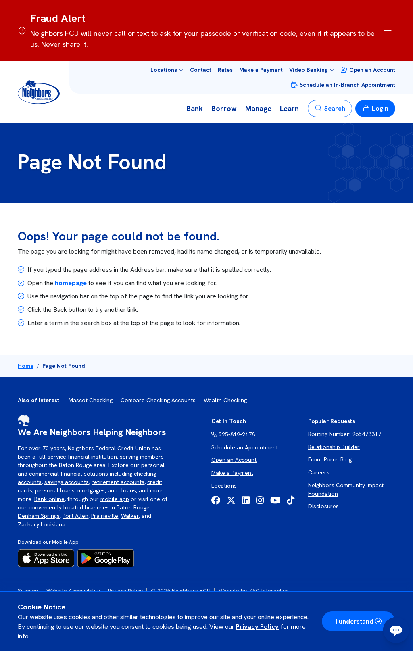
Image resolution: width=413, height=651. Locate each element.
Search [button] (334, 108)
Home (25, 365)
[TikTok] (290, 500)
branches (97, 507)
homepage (71, 283)
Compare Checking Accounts (158, 400)
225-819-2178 (237, 434)
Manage (258, 108)
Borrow (224, 108)
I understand (354, 621)
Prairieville (104, 516)
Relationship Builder (334, 447)
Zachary (28, 524)
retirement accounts (118, 482)
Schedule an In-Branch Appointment (347, 84)
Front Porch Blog (330, 459)
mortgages (91, 490)
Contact (200, 69)
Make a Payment (261, 69)
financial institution (92, 456)
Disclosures (323, 506)
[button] (167, 70)
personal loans (55, 490)
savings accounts (66, 482)
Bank (194, 108)
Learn (289, 108)
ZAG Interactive (268, 591)
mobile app (114, 499)
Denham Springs (39, 516)
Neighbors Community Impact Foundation (346, 489)
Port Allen (75, 516)
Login (380, 108)
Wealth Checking (225, 400)
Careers (319, 472)
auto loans (122, 490)
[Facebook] (215, 500)
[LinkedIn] (246, 500)
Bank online (49, 499)
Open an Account (372, 69)
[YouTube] (275, 500)
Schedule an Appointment (244, 447)
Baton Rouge (133, 507)
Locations (224, 485)
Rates (225, 69)
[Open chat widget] (396, 630)
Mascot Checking (91, 400)
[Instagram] (260, 500)
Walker (130, 516)
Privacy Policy (257, 626)
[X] (231, 500)
